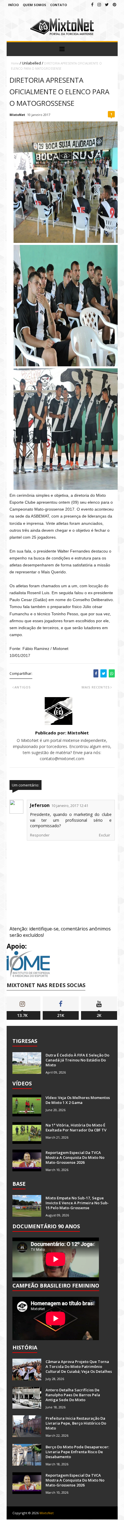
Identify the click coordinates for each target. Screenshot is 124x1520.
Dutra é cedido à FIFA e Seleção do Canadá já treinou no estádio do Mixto (77, 1059)
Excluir (104, 835)
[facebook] (92, 4)
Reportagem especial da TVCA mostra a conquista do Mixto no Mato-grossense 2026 (75, 1157)
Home (15, 63)
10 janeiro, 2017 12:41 (69, 805)
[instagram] (99, 4)
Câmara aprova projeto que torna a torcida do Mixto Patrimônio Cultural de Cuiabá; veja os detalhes (79, 1366)
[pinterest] (114, 4)
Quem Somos (34, 5)
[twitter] (107, 4)
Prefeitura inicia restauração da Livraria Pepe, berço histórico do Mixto (76, 1423)
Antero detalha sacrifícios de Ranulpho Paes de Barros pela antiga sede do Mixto (73, 1394)
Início (13, 5)
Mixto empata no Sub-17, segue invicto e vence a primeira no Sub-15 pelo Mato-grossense (77, 1202)
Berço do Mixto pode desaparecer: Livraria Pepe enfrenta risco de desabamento (77, 1451)
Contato (58, 5)
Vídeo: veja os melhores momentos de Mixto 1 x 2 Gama (78, 1100)
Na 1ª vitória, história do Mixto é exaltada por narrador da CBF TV (76, 1127)
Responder (40, 835)
